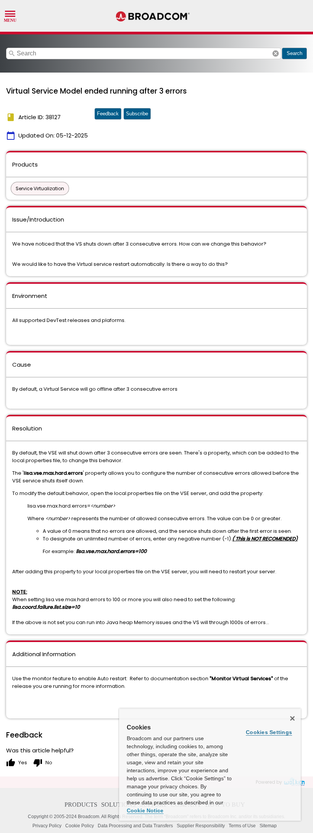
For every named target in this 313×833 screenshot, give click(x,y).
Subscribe (137, 113)
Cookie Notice (145, 810)
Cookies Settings (269, 732)
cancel (275, 53)
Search (294, 53)
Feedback (108, 113)
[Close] (292, 718)
